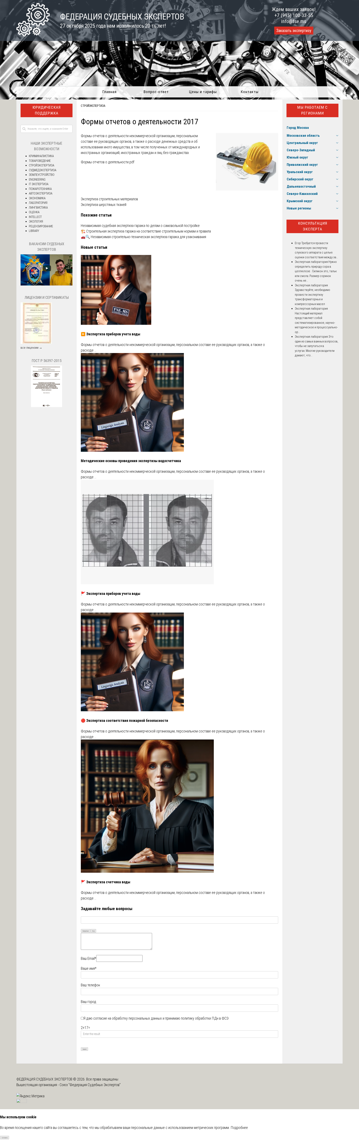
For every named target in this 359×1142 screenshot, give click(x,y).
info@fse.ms (293, 21)
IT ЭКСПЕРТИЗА (38, 184)
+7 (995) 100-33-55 (293, 15)
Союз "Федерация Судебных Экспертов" (90, 1085)
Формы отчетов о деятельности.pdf (107, 162)
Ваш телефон (90, 985)
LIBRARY (34, 231)
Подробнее (239, 1127)
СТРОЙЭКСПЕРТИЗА (93, 105)
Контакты (250, 91)
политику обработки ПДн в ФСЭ (205, 1018)
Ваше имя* (88, 968)
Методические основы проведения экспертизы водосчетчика (131, 461)
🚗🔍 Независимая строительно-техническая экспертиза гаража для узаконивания (143, 237)
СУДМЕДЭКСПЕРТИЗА (42, 170)
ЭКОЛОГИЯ (36, 221)
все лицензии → (31, 347)
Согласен (4, 1138)
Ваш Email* (88, 958)
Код (93, 931)
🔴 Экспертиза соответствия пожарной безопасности (124, 720)
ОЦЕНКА (34, 212)
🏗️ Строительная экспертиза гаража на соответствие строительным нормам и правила (146, 231)
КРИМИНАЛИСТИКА (41, 156)
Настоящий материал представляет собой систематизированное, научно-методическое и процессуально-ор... (316, 322)
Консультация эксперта (312, 226)
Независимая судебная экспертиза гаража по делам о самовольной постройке (140, 225)
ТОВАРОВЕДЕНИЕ (40, 161)
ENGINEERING (37, 179)
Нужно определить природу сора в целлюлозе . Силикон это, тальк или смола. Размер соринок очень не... (316, 271)
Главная (109, 91)
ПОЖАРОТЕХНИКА (40, 189)
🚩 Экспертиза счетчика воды (105, 882)
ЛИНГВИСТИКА (38, 207)
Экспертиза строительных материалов (109, 199)
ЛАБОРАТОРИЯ (38, 203)
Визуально (86, 931)
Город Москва (298, 128)
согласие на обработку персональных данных (127, 1018)
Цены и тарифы (203, 91)
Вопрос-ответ (156, 91)
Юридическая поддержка (46, 110)
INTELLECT (35, 217)
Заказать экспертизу (293, 30)
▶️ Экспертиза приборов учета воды (110, 334)
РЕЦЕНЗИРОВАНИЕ (41, 226)
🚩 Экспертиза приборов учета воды (110, 593)
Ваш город (88, 1001)
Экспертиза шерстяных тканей (103, 204)
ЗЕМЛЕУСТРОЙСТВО (41, 175)
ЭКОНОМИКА (37, 198)
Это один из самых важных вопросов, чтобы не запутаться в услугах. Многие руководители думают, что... (316, 346)
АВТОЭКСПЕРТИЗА (40, 193)
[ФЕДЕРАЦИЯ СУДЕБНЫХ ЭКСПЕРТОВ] (33, 35)
